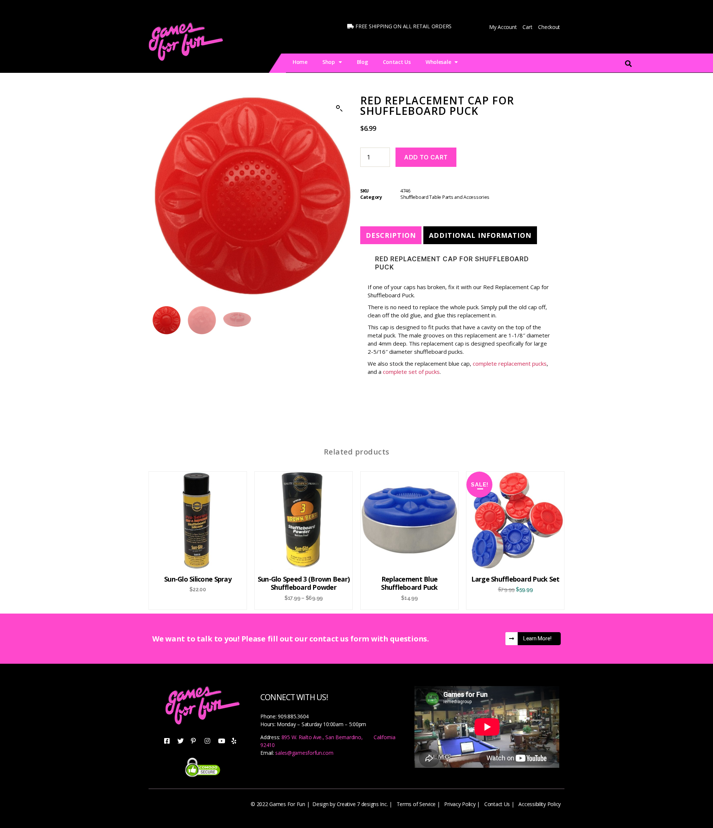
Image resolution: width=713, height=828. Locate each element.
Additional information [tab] (480, 235)
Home (300, 61)
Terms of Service (416, 804)
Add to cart (426, 157)
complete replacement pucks (510, 363)
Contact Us (397, 61)
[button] (339, 108)
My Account (503, 26)
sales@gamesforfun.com (304, 752)
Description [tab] (391, 235)
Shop (328, 61)
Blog (362, 61)
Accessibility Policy (539, 804)
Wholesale (438, 61)
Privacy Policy (459, 804)
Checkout (549, 26)
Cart (527, 26)
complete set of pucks (411, 371)
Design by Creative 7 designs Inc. (350, 804)
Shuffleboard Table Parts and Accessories (444, 197)
